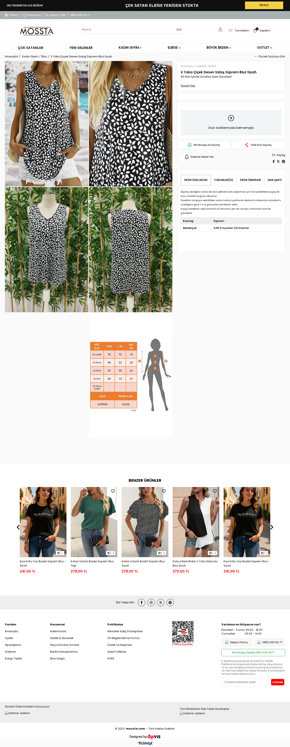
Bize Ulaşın (57, 658)
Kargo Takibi (13, 658)
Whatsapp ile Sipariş (206, 145)
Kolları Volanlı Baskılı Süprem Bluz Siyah (143, 563)
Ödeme (10, 652)
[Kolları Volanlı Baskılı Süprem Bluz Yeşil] (94, 522)
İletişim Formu (239, 642)
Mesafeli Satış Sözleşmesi (125, 631)
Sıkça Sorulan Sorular (64, 645)
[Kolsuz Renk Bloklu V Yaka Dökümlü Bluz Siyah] (196, 522)
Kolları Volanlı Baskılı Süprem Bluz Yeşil (92, 563)
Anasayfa (11, 631)
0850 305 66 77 (80, 15)
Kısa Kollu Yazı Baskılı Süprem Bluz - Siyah (43, 563)
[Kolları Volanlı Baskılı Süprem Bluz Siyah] (145, 522)
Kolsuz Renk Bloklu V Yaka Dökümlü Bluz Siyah (195, 563)
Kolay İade (34, 15)
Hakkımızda (58, 631)
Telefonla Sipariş (261, 145)
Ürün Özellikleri (195, 180)
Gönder (277, 682)
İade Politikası (116, 652)
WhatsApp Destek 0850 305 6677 (253, 652)
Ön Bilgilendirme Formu (123, 638)
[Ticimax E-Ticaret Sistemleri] (145, 743)
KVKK (110, 658)
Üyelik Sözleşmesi (119, 645)
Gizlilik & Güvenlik (61, 638)
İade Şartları (277, 180)
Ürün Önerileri (250, 180)
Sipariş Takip (58, 15)
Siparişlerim (13, 645)
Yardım (13, 15)
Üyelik (9, 638)
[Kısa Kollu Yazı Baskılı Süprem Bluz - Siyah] (43, 522)
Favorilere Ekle (62, 491)
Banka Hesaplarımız (64, 652)
